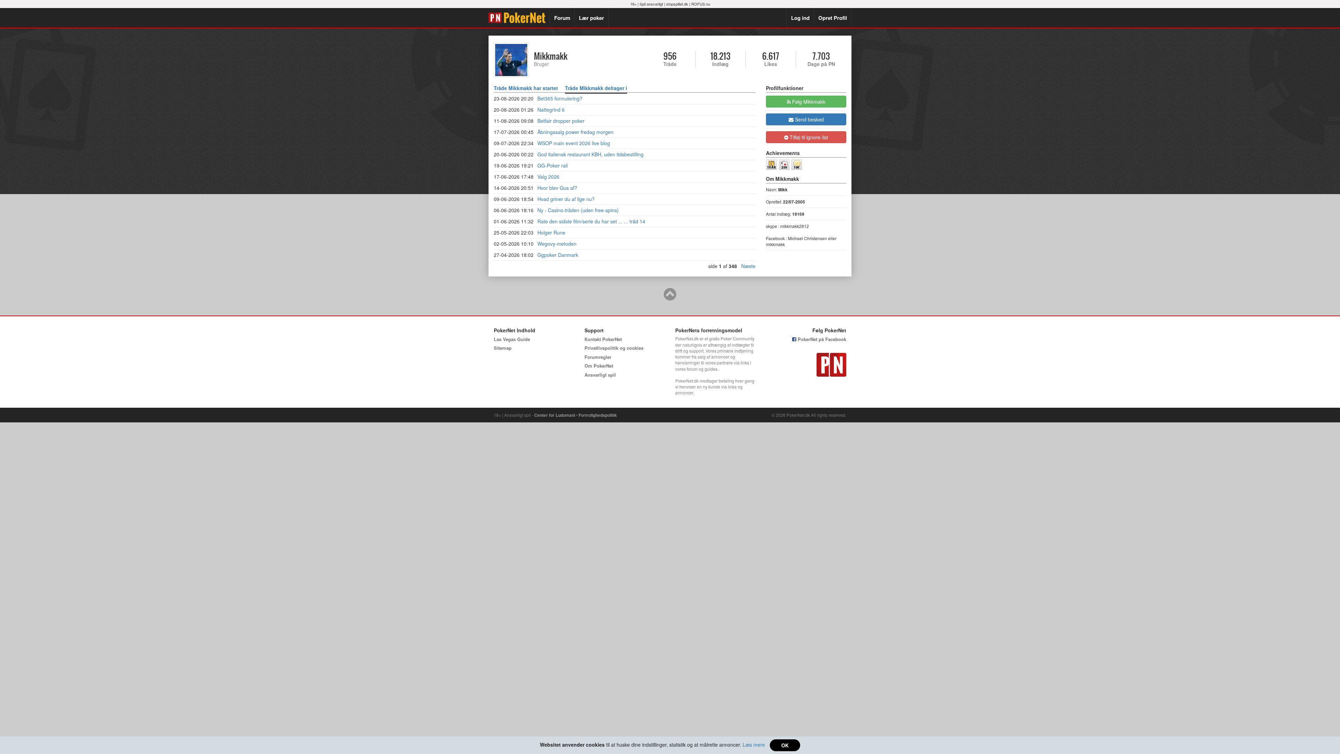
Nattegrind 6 (551, 109)
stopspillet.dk (677, 4)
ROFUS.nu (700, 4)
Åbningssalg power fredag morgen (575, 131)
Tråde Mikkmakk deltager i (596, 87)
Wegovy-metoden (556, 243)
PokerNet (519, 18)
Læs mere (754, 744)
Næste (748, 266)
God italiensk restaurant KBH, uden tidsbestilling (590, 154)
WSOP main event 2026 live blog (573, 143)
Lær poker (591, 18)
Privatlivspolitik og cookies (614, 348)
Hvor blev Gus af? (557, 187)
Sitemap (503, 348)
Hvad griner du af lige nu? (566, 198)
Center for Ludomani (554, 415)
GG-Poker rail (552, 165)
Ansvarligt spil (600, 374)
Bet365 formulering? (559, 98)
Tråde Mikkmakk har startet (526, 87)
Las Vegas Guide (512, 339)
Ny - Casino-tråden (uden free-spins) (578, 210)
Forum (562, 18)
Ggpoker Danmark (557, 254)
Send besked (809, 119)
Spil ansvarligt (651, 4)
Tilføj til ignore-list (808, 137)
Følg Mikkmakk (808, 101)
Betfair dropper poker (561, 120)
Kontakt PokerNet (603, 339)
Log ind (800, 18)
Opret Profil (832, 18)
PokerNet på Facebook (821, 339)
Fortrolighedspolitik (598, 415)
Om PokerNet (599, 365)
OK (785, 745)
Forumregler (598, 357)
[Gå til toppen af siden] (670, 297)
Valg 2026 (548, 176)
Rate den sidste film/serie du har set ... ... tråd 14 (591, 221)
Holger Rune (551, 232)
